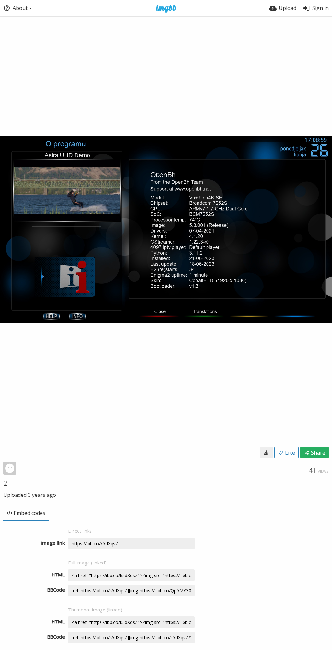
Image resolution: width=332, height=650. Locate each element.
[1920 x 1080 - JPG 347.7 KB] (266, 452)
